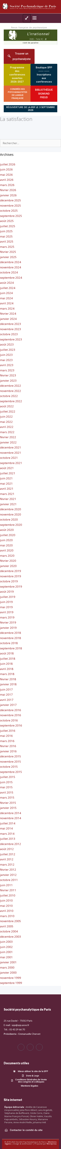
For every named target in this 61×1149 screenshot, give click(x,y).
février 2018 (8, 679)
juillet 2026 (7, 164)
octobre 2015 (9, 767)
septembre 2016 (11, 725)
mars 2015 (7, 797)
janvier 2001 (8, 962)
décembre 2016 (10, 710)
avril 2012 (6, 859)
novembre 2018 (10, 638)
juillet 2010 (7, 895)
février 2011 (8, 890)
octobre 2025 (9, 211)
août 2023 (7, 344)
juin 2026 (6, 169)
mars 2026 (7, 185)
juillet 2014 (7, 823)
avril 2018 (6, 669)
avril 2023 (6, 365)
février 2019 (8, 622)
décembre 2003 (10, 937)
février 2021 (8, 499)
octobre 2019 (9, 581)
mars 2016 (7, 741)
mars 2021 (7, 494)
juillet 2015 (7, 777)
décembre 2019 (10, 571)
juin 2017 (6, 689)
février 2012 (8, 869)
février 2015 (8, 803)
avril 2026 (6, 180)
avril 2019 (6, 612)
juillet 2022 (7, 411)
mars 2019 (7, 617)
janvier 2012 (8, 875)
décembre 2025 (10, 200)
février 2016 (8, 746)
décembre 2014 (10, 813)
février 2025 (8, 252)
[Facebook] (21, 1047)
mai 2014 (6, 828)
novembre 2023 (10, 329)
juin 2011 (6, 885)
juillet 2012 (7, 854)
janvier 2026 (8, 195)
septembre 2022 (11, 401)
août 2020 (7, 530)
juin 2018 (6, 664)
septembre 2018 (11, 648)
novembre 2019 (10, 576)
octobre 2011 (9, 880)
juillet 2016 (7, 731)
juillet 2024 (7, 288)
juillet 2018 (7, 659)
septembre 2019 (11, 586)
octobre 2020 (9, 519)
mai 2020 (6, 545)
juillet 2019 (7, 597)
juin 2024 (6, 293)
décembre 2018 (10, 633)
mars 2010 (7, 916)
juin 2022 (6, 416)
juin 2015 (6, 782)
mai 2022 (6, 422)
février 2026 (8, 190)
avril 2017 (6, 700)
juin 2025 (6, 231)
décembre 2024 (10, 262)
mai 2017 (6, 694)
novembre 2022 (10, 391)
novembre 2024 (10, 267)
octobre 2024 (9, 272)
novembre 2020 (10, 514)
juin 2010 (6, 900)
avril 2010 (6, 911)
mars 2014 (7, 834)
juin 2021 (6, 478)
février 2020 (8, 561)
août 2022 (7, 406)
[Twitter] (30, 1047)
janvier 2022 (8, 442)
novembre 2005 (10, 921)
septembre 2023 (11, 339)
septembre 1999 (11, 983)
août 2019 (7, 591)
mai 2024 (6, 298)
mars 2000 (7, 967)
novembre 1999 (10, 978)
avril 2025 (6, 241)
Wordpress (51, 1143)
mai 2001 (6, 957)
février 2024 (8, 313)
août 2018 (7, 653)
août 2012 (7, 849)
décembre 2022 (10, 386)
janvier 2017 (8, 705)
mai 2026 (6, 175)
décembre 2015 (10, 756)
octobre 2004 (9, 931)
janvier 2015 (8, 808)
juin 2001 (6, 952)
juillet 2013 (7, 839)
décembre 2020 (10, 509)
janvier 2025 (8, 257)
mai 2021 (6, 483)
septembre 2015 (11, 772)
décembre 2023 (10, 324)
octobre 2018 (9, 643)
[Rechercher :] (30, 143)
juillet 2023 (7, 350)
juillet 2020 (7, 535)
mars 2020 (7, 556)
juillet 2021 (7, 473)
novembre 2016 (10, 715)
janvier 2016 (8, 751)
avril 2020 (6, 550)
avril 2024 (6, 303)
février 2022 (8, 437)
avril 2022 (6, 427)
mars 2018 (7, 674)
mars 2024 (7, 308)
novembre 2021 (10, 453)
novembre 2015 (10, 761)
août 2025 (7, 221)
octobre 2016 (9, 720)
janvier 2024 (8, 319)
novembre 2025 (10, 205)
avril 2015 (6, 792)
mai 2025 (6, 236)
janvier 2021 (8, 504)
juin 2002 (6, 947)
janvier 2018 (8, 684)
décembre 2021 (10, 447)
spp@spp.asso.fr (20, 1025)
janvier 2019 (8, 628)
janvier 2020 (8, 566)
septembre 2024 (11, 278)
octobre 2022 (9, 396)
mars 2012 (7, 864)
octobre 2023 (9, 334)
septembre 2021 (11, 463)
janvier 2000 (8, 972)
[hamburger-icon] (26, 18)
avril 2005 (6, 926)
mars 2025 (7, 247)
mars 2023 (7, 370)
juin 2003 (6, 942)
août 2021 (7, 468)
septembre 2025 (11, 216)
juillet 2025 (7, 226)
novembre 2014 (10, 818)
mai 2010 (6, 906)
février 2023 (8, 375)
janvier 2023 (8, 380)
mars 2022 (7, 432)
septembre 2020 (11, 525)
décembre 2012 (10, 844)
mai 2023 (6, 360)
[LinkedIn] (39, 1047)
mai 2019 (6, 607)
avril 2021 (6, 489)
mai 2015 (6, 787)
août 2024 (7, 283)
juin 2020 (6, 540)
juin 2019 (6, 602)
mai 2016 (6, 736)
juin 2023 (6, 355)
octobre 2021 (9, 458)
